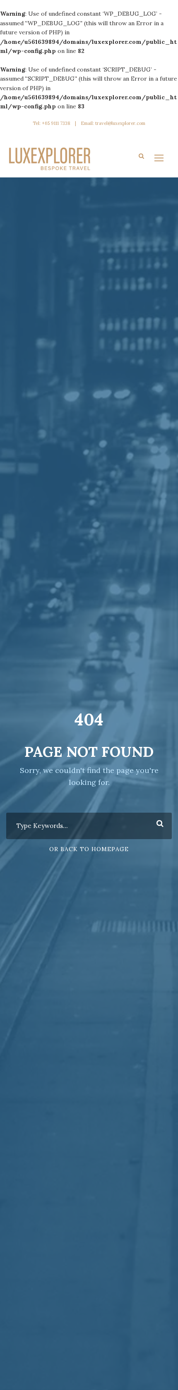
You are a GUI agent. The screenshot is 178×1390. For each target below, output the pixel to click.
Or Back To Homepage (89, 849)
